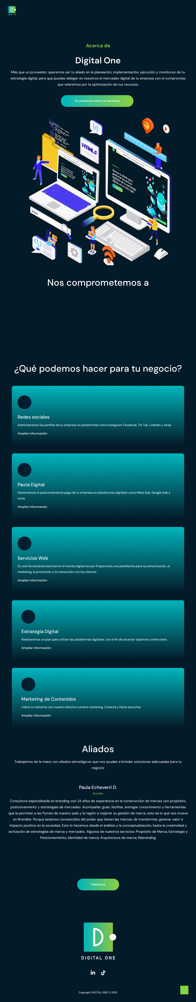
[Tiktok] (103, 972)
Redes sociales (33, 417)
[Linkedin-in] (92, 972)
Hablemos (98, 884)
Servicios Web (33, 558)
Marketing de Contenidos (48, 699)
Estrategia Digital (39, 631)
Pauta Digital (31, 485)
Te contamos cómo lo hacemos (97, 101)
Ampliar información (32, 433)
